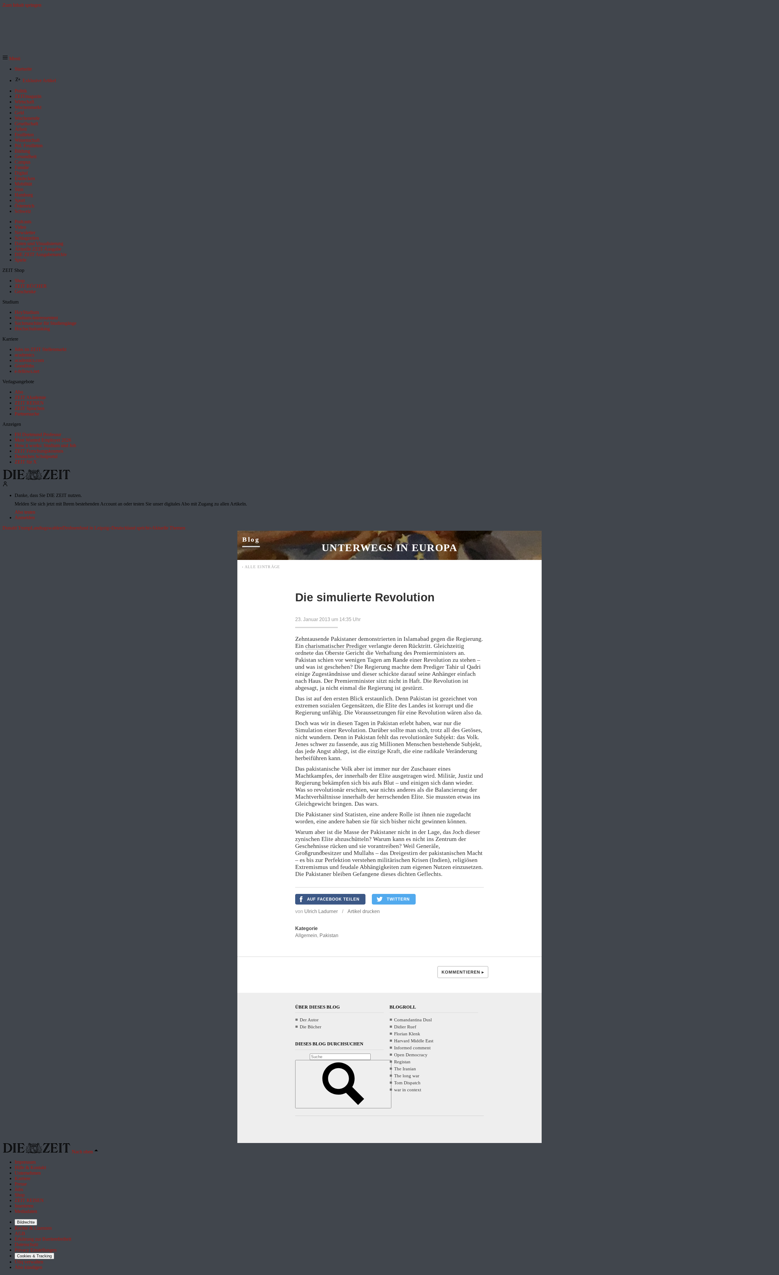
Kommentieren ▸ (463, 972)
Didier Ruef (405, 1026)
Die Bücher (310, 1026)
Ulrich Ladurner (321, 911)
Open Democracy (411, 1054)
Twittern (398, 899)
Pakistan (329, 935)
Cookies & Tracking (34, 1256)
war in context (407, 1089)
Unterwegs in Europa (389, 547)
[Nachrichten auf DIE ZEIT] (36, 478)
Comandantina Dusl (413, 1019)
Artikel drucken (364, 911)
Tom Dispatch (407, 1082)
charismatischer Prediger (337, 645)
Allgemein (306, 935)
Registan (402, 1061)
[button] (11, 58)
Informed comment (412, 1047)
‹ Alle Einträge (261, 567)
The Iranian (405, 1068)
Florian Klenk (407, 1033)
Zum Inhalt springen (21, 5)
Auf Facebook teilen (333, 899)
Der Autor (309, 1019)
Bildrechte (26, 1222)
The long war (406, 1075)
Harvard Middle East (413, 1040)
